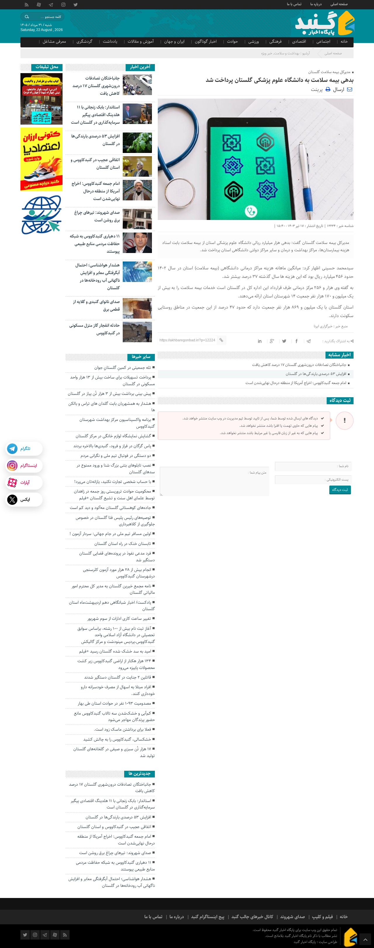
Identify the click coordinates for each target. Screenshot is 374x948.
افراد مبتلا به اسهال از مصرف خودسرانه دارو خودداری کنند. (118, 690)
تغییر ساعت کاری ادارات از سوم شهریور (119, 618)
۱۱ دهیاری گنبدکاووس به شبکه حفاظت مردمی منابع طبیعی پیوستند (95, 244)
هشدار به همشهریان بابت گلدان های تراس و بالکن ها (111, 407)
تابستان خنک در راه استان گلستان (122, 543)
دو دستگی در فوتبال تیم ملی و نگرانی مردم (116, 455)
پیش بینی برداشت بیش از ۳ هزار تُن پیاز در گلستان (109, 393)
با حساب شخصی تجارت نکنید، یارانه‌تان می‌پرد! (112, 481)
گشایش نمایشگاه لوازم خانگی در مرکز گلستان (113, 436)
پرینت (318, 89)
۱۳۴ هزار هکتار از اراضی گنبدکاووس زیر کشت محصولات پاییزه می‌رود (116, 664)
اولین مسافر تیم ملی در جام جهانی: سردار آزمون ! (110, 533)
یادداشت (110, 41)
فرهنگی (275, 41)
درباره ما (316, 3)
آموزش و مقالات (141, 41)
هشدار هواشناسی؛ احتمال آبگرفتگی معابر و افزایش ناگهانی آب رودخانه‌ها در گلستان (111, 882)
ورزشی (253, 41)
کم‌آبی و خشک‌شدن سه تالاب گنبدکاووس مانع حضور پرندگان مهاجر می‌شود (114, 716)
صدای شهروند (292, 917)
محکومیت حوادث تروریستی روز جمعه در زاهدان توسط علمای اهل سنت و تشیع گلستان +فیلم (114, 494)
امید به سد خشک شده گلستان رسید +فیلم (115, 651)
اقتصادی (299, 41)
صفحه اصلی (339, 3)
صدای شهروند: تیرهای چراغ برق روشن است (115, 852)
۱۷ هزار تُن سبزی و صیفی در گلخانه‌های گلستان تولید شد (114, 752)
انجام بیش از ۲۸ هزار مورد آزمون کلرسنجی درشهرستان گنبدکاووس (119, 573)
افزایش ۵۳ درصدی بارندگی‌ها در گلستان (316, 374)
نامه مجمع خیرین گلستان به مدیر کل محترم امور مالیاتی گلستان (113, 589)
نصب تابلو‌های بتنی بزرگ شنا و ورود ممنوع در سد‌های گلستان (116, 468)
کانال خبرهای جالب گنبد (252, 917)
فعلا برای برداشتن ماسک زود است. (122, 729)
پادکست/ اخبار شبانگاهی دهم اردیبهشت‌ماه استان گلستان (112, 605)
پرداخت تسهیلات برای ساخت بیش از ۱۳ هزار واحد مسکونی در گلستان (112, 380)
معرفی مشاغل (54, 41)
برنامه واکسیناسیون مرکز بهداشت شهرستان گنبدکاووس (117, 423)
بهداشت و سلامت (286, 53)
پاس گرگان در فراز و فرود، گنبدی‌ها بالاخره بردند (112, 446)
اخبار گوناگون (206, 41)
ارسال (338, 89)
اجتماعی (323, 41)
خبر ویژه (266, 53)
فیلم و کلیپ (322, 917)
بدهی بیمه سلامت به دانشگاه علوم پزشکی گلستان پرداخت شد (280, 80)
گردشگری (84, 41)
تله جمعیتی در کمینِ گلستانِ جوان (122, 367)
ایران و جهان (174, 41)
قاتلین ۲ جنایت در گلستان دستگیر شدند (117, 677)
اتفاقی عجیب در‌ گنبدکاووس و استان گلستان (114, 826)
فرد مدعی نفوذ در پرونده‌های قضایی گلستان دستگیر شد (117, 556)
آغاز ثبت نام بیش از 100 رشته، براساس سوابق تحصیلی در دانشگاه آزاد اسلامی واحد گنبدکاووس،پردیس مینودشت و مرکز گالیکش (116, 635)
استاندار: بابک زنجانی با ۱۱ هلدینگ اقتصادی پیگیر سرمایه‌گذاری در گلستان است (95, 115)
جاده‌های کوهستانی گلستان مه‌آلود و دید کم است (110, 507)
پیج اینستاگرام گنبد (207, 917)
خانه (344, 41)
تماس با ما (294, 3)
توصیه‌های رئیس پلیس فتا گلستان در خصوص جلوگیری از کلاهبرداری (115, 521)
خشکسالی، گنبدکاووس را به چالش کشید (117, 739)
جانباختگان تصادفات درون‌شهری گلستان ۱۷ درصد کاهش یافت (299, 365)
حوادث (232, 41)
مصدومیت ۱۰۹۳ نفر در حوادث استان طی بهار (114, 703)
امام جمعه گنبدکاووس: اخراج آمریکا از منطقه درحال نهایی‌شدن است (296, 383)
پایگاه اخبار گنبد (305, 942)
